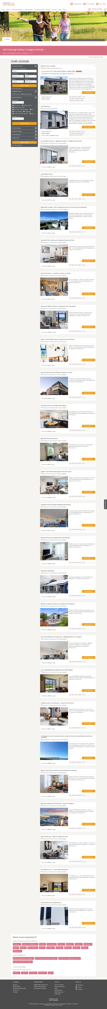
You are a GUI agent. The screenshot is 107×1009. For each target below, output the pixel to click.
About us (15, 984)
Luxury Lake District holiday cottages (46, 958)
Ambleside (16, 944)
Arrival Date (15, 74)
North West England (25, 969)
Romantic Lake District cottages (22, 961)
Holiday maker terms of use (41, 984)
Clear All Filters (23, 61)
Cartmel (42, 944)
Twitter (79, 987)
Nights (26, 74)
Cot (32, 109)
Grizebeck (78, 944)
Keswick (23, 947)
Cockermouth (51, 944)
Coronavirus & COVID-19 (40, 988)
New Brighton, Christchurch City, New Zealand (54, 176)
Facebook (80, 985)
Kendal (15, 947)
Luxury (32, 113)
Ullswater (67, 947)
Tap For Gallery (55, 93)
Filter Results (105, 503)
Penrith (42, 947)
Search (8, 9)
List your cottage (59, 984)
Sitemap (15, 992)
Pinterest (80, 989)
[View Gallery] (54, 86)
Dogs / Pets (15, 100)
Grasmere (69, 944)
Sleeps (13, 79)
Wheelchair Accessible (19, 107)
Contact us (16, 990)
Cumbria (24, 973)
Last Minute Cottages (97, 8)
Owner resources (59, 992)
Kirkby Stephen (32, 947)
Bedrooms (27, 79)
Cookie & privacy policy (40, 986)
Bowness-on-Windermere (29, 944)
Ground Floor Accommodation (21, 109)
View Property (88, 92)
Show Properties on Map (96, 57)
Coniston (60, 944)
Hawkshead (87, 944)
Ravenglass (50, 947)
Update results (24, 85)
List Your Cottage (57, 9)
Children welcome (27, 105)
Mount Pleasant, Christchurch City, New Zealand (55, 209)
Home (3, 9)
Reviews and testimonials (19, 988)
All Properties (17, 94)
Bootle (14, 61)
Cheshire (16, 973)
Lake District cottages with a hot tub (69, 958)
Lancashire (32, 973)
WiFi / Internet (17, 105)
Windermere (17, 951)
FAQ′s (56, 988)
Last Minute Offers (39, 9)
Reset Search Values (17, 88)
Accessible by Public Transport (21, 113)
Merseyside (42, 973)
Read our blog (16, 986)
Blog (64, 9)
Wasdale (84, 947)
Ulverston (75, 947)
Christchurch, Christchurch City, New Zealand (54, 143)
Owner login (57, 994)
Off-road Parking (18, 111)
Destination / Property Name (19, 68)
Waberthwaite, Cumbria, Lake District (52, 68)
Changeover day (16, 116)
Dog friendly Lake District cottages (23, 958)
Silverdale (58, 947)
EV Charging (27, 111)
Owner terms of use (60, 986)
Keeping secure (58, 990)
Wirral (50, 973)
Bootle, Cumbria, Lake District (50, 108)
